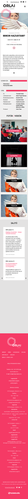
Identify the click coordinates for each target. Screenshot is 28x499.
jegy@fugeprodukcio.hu (14, 432)
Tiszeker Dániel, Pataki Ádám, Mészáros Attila (20, 105)
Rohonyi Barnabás (8, 85)
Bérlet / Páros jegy (7, 357)
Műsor (4, 352)
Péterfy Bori (6, 84)
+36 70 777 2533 (14, 427)
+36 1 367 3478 (15, 369)
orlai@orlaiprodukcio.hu (16, 374)
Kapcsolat (5, 354)
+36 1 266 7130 (14, 395)
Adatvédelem (21, 482)
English (12, 354)
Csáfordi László (20, 101)
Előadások (16, 352)
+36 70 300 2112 (14, 371)
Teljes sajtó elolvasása (10, 251)
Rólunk (23, 352)
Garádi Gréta (19, 97)
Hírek (9, 352)
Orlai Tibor (19, 109)
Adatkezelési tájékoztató (10, 482)
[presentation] (2, 278)
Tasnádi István (20, 93)
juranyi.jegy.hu (14, 383)
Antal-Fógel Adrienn (21, 95)
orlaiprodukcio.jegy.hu (14, 380)
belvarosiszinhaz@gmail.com (14, 400)
